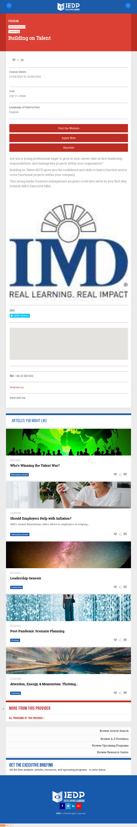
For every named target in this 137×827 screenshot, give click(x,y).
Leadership (14, 31)
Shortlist (68, 147)
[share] (18, 60)
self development (17, 27)
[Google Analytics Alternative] (6, 825)
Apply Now (69, 138)
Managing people (19, 474)
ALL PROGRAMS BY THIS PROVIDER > (27, 718)
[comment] (125, 474)
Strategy (15, 640)
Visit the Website (69, 128)
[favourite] (14, 60)
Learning (15, 693)
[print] (22, 59)
